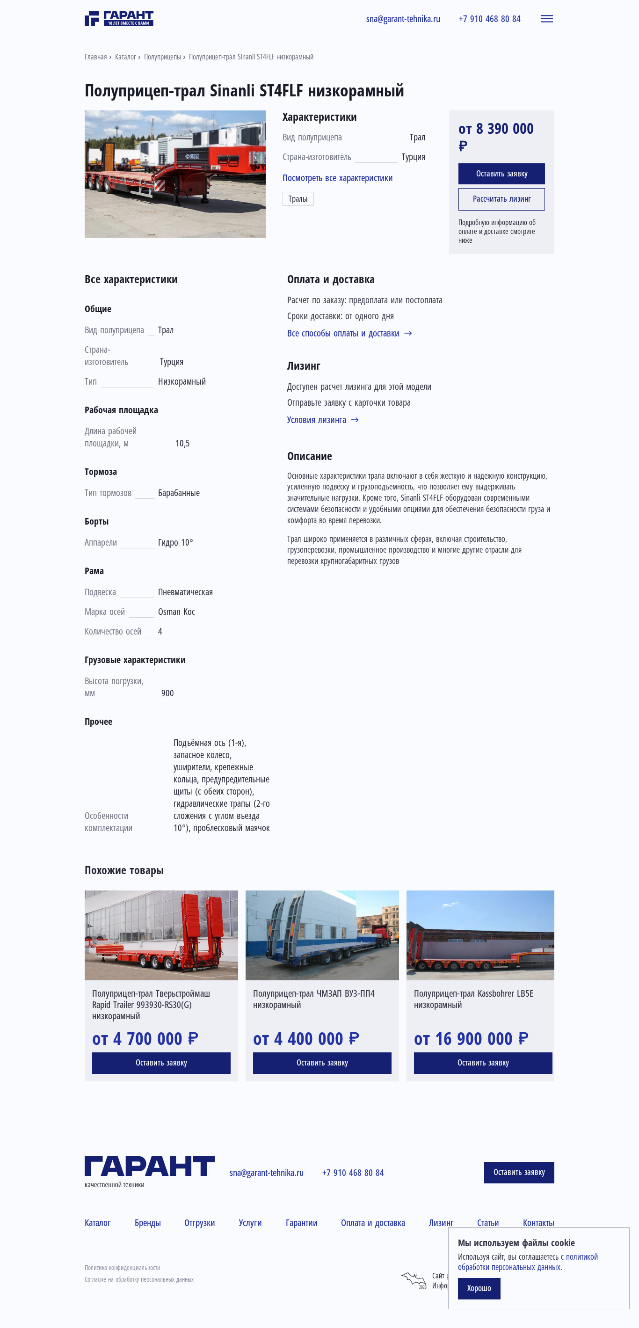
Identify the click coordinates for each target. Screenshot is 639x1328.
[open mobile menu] (546, 18)
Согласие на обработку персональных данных (139, 1279)
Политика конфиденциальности (122, 1267)
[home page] (119, 18)
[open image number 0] (175, 174)
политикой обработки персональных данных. (528, 1262)
